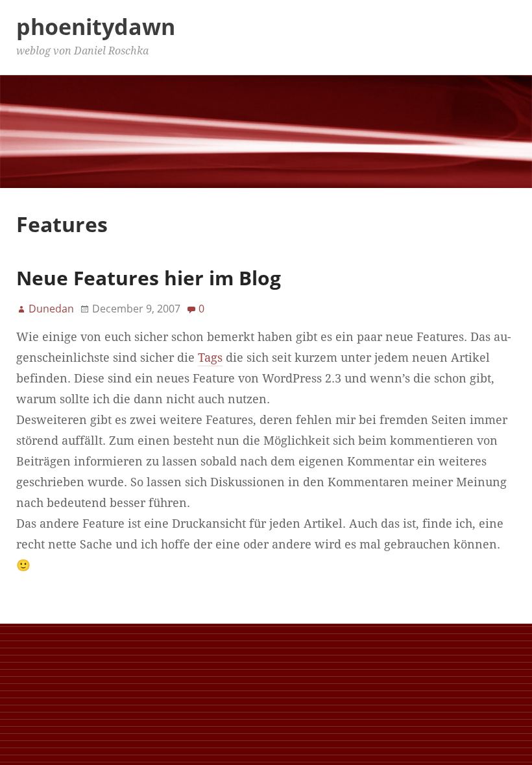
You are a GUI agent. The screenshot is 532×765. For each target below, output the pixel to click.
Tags (210, 357)
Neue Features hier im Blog (148, 278)
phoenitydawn (95, 26)
